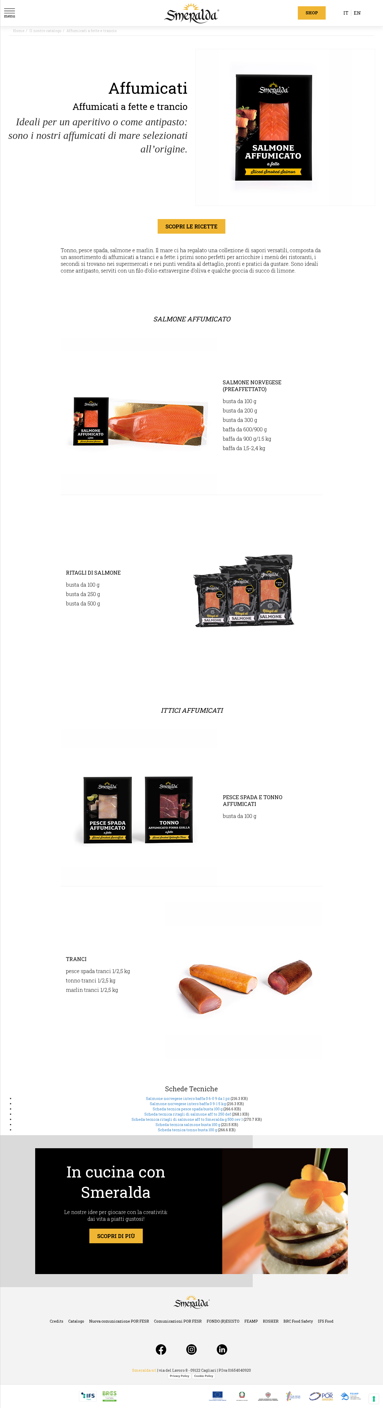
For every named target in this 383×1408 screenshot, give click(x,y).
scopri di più (116, 1236)
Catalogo (76, 1321)
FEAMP (251, 1321)
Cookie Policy (203, 1376)
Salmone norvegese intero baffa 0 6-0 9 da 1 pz (188, 1098)
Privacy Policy (179, 1376)
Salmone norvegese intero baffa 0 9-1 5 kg (188, 1103)
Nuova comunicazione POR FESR (119, 1321)
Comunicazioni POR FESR (178, 1321)
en (357, 13)
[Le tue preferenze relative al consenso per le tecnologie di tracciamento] (374, 1399)
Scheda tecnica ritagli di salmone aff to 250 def (188, 1114)
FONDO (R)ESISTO (223, 1321)
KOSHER (271, 1321)
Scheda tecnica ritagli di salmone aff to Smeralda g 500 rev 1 (187, 1119)
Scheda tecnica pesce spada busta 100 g (188, 1108)
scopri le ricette (191, 226)
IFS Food (325, 1321)
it (345, 13)
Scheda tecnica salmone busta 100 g (188, 1124)
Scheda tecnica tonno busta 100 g (187, 1129)
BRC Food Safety (298, 1321)
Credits (56, 1321)
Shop (312, 12)
